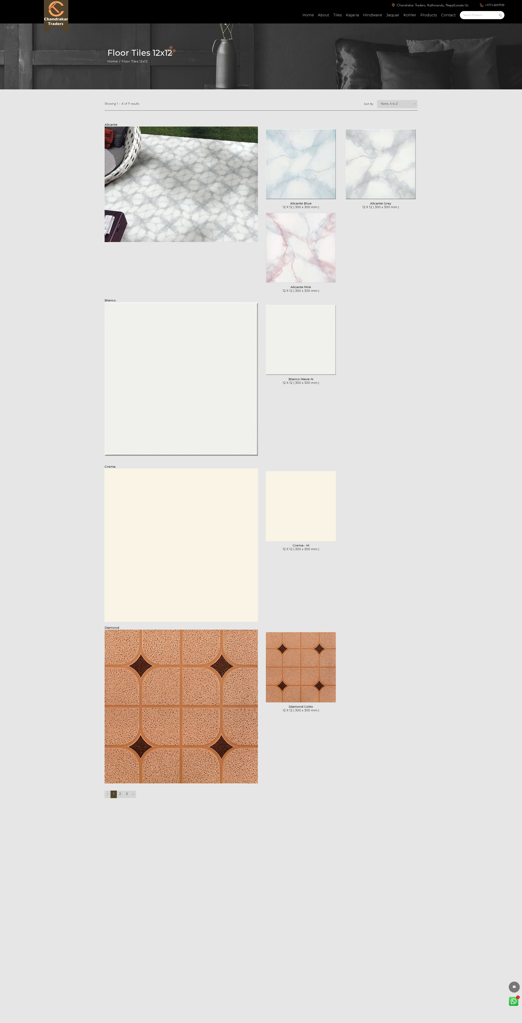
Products (428, 15)
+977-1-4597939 (494, 5)
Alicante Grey (380, 203)
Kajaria (352, 15)
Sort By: (369, 104)
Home (308, 15)
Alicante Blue (301, 203)
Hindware (372, 15)
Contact (448, 15)
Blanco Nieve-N (301, 379)
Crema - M (301, 545)
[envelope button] (514, 987)
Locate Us (461, 5)
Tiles (337, 15)
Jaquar (392, 15)
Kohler (410, 15)
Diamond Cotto (301, 706)
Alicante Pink (301, 287)
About (323, 15)
